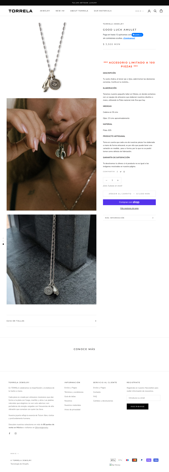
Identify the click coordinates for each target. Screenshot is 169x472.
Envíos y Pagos (70, 387)
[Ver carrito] (161, 10)
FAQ (95, 396)
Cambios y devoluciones (103, 401)
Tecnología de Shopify (20, 464)
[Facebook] (117, 171)
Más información (114, 218)
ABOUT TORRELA (79, 11)
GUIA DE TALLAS (15, 321)
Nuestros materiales (72, 405)
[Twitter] (120, 171)
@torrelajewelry (41, 427)
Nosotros (68, 401)
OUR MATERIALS (103, 11)
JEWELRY (45, 11)
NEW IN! (60, 11)
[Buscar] (155, 10)
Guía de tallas (70, 396)
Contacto (97, 392)
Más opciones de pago (129, 208)
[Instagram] (16, 433)
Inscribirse (138, 406)
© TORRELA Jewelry (21, 460)
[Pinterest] (124, 171)
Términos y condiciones (73, 392)
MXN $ (138, 11)
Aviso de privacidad (72, 409)
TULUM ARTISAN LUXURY (84, 3)
